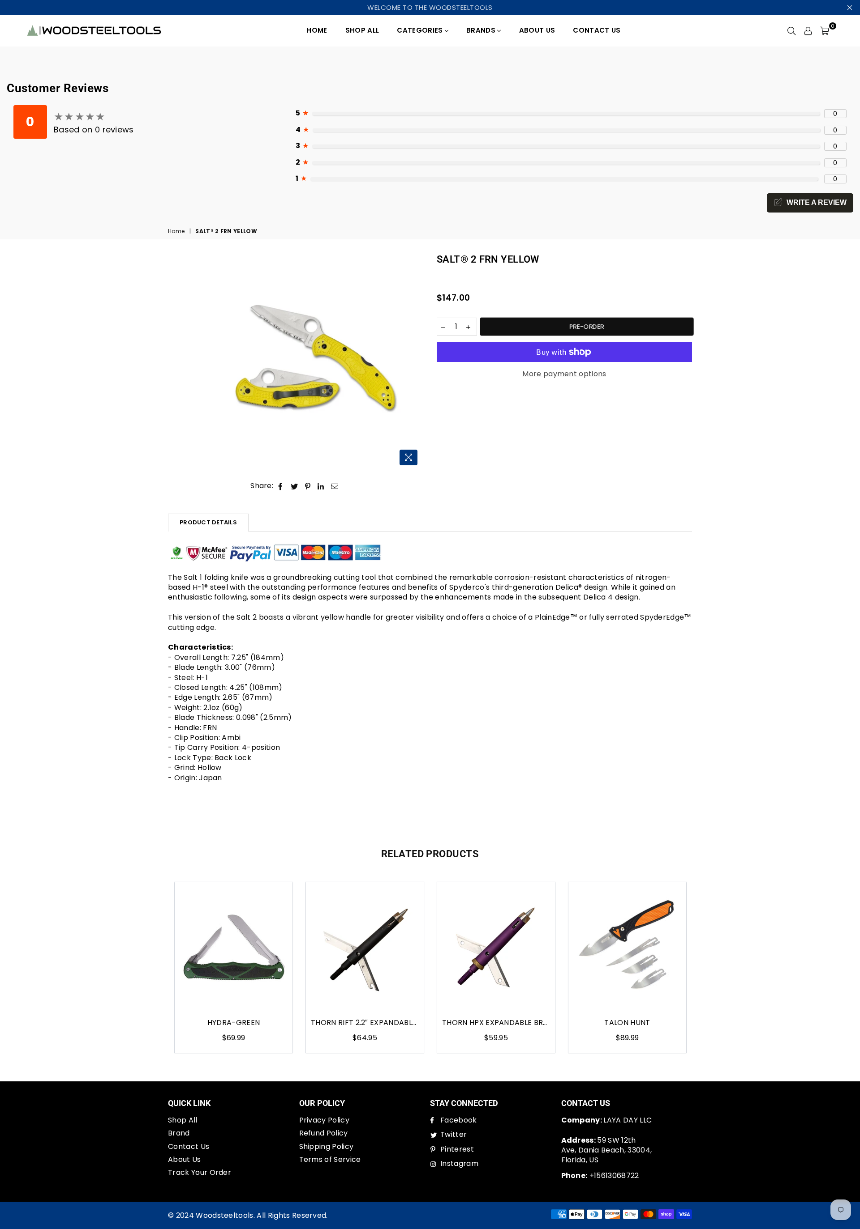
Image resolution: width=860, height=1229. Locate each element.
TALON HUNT (627, 1023)
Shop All (183, 1120)
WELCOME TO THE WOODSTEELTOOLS (430, 7)
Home (316, 30)
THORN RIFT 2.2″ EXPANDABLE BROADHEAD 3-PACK (365, 1023)
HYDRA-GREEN (233, 1023)
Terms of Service (330, 1159)
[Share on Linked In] (321, 486)
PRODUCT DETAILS (208, 522)
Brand (179, 1133)
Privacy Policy (324, 1120)
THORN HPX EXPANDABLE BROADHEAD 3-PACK (496, 1023)
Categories (421, 30)
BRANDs (481, 30)
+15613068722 (600, 1175)
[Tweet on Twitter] (294, 486)
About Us (537, 30)
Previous (158, 967)
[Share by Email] (335, 486)
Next (702, 967)
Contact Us (596, 30)
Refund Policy (323, 1133)
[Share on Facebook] (280, 486)
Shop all (362, 30)
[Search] (791, 30)
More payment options (564, 374)
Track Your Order (199, 1172)
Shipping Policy (326, 1146)
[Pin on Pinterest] (308, 486)
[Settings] (808, 30)
